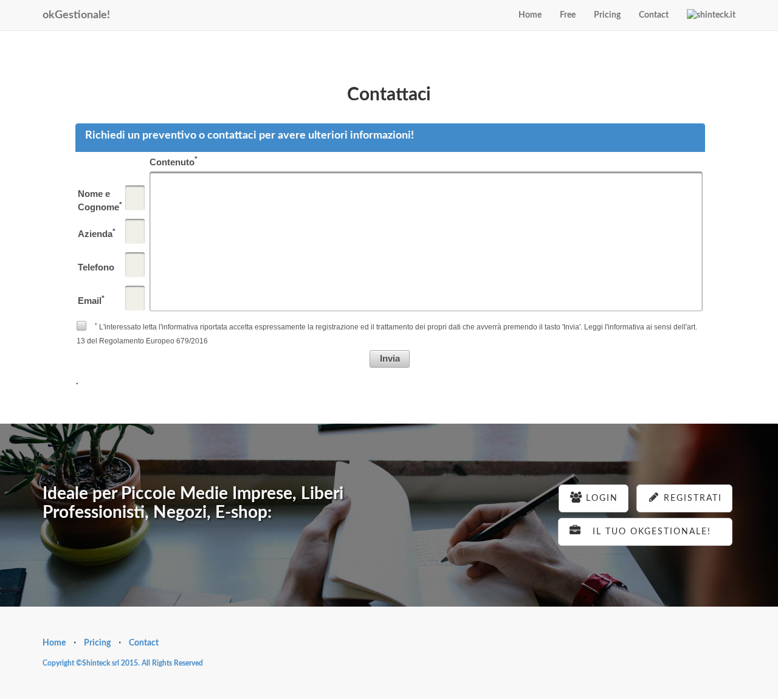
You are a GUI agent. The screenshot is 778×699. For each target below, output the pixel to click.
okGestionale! (76, 15)
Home (530, 15)
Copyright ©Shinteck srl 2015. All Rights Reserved (123, 663)
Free (568, 15)
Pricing (607, 15)
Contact (654, 15)
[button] (390, 359)
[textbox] (135, 197)
